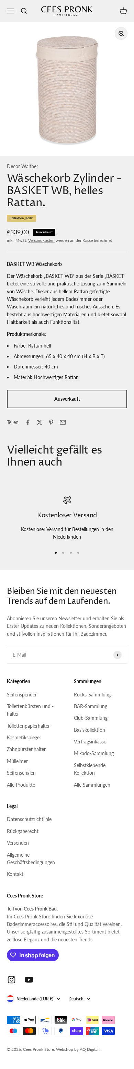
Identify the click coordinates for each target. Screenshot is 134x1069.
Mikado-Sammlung (94, 753)
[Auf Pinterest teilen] (51, 422)
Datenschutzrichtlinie (29, 819)
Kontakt (15, 874)
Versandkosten (41, 240)
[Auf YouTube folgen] (29, 979)
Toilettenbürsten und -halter (30, 710)
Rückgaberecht (22, 831)
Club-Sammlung (91, 718)
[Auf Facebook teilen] (28, 422)
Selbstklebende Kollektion (89, 769)
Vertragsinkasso (90, 741)
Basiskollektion (89, 730)
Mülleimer (17, 761)
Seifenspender (22, 694)
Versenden (18, 843)
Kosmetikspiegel (24, 737)
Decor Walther (22, 166)
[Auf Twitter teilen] (39, 422)
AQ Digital (89, 1049)
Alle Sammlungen (92, 785)
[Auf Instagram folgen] (11, 979)
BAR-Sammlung (90, 706)
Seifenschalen (21, 773)
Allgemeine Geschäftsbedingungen (31, 858)
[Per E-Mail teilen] (63, 422)
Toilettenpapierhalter (28, 726)
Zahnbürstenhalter (26, 749)
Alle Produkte (21, 785)
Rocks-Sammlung (92, 694)
